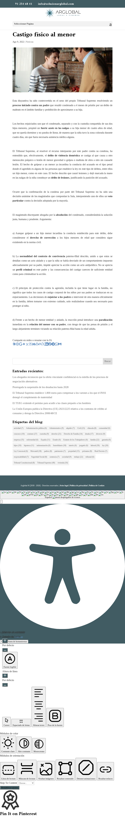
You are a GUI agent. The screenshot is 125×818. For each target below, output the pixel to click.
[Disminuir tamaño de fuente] (5, 650)
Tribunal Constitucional (24, 463)
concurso (19, 434)
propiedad (74, 451)
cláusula (91, 428)
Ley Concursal (21, 451)
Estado (57, 440)
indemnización (43, 445)
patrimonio (60, 451)
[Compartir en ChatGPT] (17, 344)
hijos (17, 445)
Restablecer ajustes (9, 787)
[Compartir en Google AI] (20, 344)
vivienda (63, 463)
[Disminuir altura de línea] (5, 685)
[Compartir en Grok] (27, 344)
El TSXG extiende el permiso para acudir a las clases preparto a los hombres (52, 403)
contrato (32, 434)
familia (94, 440)
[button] (1, 501)
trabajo (78, 457)
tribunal (90, 457)
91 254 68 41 (23, 4)
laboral (95, 445)
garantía (106, 440)
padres (48, 451)
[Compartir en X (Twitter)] (43, 344)
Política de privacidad (79, 485)
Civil (81, 428)
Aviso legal (64, 485)
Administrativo (56, 428)
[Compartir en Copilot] (37, 344)
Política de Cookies (96, 485)
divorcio (100, 434)
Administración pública (36, 428)
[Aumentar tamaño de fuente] (5, 641)
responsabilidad (21, 457)
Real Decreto (101, 451)
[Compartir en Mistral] (33, 344)
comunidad (104, 428)
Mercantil (36, 451)
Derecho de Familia (73, 434)
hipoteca (29, 445)
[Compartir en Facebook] (50, 344)
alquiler (70, 428)
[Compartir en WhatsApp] (56, 344)
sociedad (66, 457)
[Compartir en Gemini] (24, 344)
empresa (19, 440)
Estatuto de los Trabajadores (75, 440)
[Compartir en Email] (59, 344)
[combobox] (62, 494)
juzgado (83, 445)
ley (105, 445)
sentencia (54, 457)
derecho (56, 434)
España (45, 440)
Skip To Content (9, 782)
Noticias (29, 42)
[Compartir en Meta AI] (40, 344)
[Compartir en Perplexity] (30, 344)
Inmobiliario (59, 445)
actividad (18, 428)
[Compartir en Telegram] (53, 344)
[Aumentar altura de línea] (5, 676)
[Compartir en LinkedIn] (46, 344)
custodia (44, 434)
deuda (89, 434)
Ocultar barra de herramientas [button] (14, 641)
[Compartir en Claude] (14, 344)
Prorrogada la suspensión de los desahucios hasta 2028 (41, 387)
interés (73, 445)
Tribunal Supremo (46, 463)
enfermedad (32, 440)
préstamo (87, 451)
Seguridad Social (39, 457)
